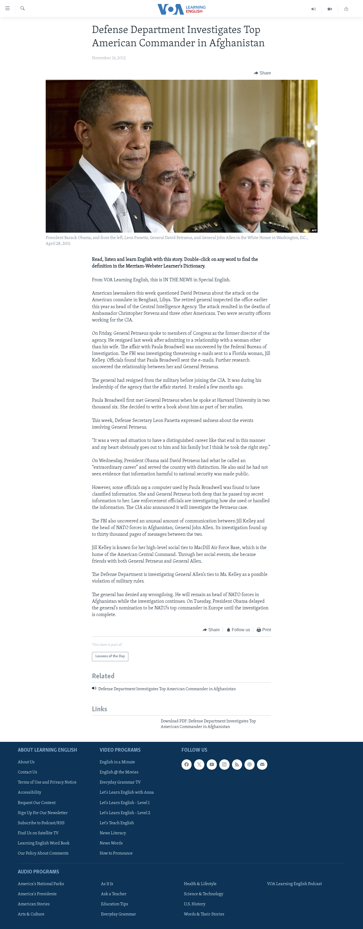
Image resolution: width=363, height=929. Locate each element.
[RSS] (237, 764)
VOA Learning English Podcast (294, 884)
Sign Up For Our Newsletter (43, 813)
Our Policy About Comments (43, 853)
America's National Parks (41, 884)
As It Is (107, 884)
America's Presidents (37, 894)
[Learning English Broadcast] (314, 9)
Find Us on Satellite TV (38, 833)
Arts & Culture (31, 914)
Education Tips (114, 904)
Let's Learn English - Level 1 (125, 803)
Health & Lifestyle (200, 884)
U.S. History (194, 904)
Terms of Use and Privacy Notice (47, 782)
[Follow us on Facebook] (187, 764)
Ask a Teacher (113, 894)
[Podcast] (249, 764)
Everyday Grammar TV (120, 782)
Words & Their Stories (204, 914)
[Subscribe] (262, 764)
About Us (26, 762)
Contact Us (27, 772)
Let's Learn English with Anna (127, 792)
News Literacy (113, 833)
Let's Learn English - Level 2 (125, 813)
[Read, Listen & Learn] (346, 9)
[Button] (262, 73)
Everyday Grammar (118, 914)
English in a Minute (117, 762)
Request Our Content (37, 803)
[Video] (330, 9)
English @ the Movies (119, 772)
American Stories (34, 904)
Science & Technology (203, 894)
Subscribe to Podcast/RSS (41, 823)
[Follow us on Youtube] (212, 764)
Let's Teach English (117, 823)
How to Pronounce (116, 853)
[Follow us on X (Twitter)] (199, 764)
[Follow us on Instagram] (224, 764)
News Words (111, 843)
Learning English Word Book (44, 843)
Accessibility (29, 792)
